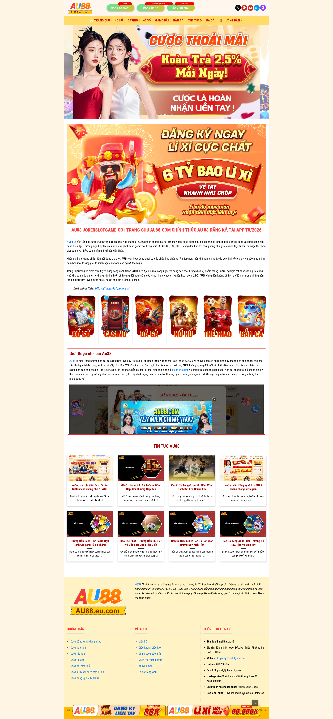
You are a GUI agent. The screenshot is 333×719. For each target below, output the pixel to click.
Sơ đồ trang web (148, 672)
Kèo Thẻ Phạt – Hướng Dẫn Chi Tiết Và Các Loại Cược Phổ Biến (140, 542)
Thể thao (195, 20)
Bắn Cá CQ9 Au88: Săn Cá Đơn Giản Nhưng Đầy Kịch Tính (192, 542)
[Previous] (73, 72)
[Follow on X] (238, 8)
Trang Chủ (102, 20)
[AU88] (119, 710)
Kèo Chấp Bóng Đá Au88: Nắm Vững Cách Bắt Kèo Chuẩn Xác (192, 487)
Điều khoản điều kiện (150, 647)
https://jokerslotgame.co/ (112, 288)
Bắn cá (178, 20)
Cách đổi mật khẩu (80, 666)
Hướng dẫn (232, 20)
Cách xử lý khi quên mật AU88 (87, 672)
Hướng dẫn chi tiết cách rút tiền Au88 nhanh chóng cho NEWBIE (89, 487)
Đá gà (210, 20)
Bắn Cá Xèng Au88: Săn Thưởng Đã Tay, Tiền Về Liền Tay (243, 542)
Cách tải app (77, 660)
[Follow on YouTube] (250, 8)
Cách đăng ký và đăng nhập (85, 641)
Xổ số (147, 20)
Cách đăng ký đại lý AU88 (84, 678)
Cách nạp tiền (78, 647)
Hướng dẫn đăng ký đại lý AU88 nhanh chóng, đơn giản (243, 487)
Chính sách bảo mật (150, 653)
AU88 (72, 361)
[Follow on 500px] (257, 8)
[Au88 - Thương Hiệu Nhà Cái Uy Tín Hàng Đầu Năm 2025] (84, 8)
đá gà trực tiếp (180, 370)
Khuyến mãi (145, 666)
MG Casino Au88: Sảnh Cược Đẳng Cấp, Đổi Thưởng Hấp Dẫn (141, 487)
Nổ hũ (119, 20)
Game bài (162, 20)
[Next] (260, 72)
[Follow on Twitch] (263, 8)
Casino (132, 20)
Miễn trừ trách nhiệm (150, 660)
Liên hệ (143, 641)
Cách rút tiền (77, 653)
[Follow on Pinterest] (244, 8)
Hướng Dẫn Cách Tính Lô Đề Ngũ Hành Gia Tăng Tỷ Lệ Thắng (90, 542)
